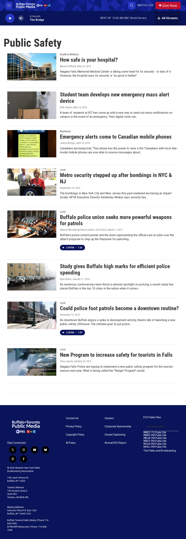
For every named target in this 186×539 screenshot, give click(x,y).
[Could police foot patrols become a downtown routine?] (31, 315)
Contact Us (72, 418)
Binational (65, 131)
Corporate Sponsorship (118, 426)
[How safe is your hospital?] (31, 66)
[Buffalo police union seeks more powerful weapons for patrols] (31, 224)
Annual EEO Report (115, 442)
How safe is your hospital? (89, 60)
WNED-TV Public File (154, 432)
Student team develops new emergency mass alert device (114, 97)
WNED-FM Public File (154, 435)
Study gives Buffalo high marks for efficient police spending (115, 269)
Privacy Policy (74, 426)
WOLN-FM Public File (154, 444)
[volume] (21, 18)
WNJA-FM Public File (155, 438)
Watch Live (146, 5)
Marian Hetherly (68, 66)
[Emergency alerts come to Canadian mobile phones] (31, 143)
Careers (109, 418)
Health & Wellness (69, 54)
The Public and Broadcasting (159, 450)
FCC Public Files (152, 417)
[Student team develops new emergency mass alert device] (31, 105)
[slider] (26, 18)
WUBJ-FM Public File (154, 446)
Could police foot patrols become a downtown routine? (119, 308)
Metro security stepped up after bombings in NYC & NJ (116, 178)
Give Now (169, 5)
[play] (10, 18)
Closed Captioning (115, 434)
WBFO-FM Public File (154, 441)
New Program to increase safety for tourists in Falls (116, 355)
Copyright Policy (75, 434)
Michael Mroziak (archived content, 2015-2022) (83, 229)
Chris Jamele (66, 361)
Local (63, 169)
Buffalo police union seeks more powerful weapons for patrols (116, 220)
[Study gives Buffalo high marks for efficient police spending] (31, 277)
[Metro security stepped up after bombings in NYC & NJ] (31, 182)
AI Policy (71, 442)
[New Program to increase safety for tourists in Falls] (31, 361)
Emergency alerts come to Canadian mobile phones (116, 137)
